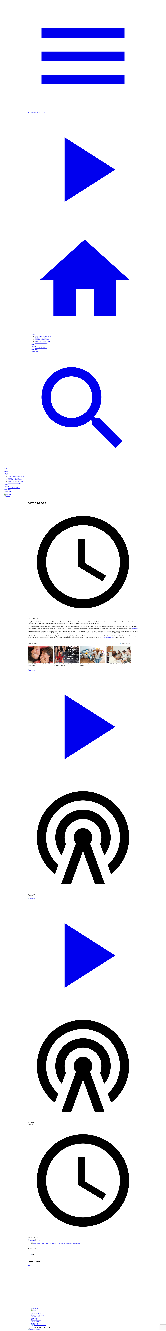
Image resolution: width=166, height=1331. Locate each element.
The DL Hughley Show (41, 338)
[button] (40, 657)
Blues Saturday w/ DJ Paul (42, 341)
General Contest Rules (41, 348)
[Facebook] (7, 494)
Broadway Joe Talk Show (42, 339)
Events (33, 344)
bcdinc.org (135, 628)
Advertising (34, 349)
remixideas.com (108, 637)
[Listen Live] (83, 725)
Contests (33, 346)
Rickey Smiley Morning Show (43, 336)
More (29, 1265)
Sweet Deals (34, 351)
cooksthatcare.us (102, 633)
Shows (33, 334)
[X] (7, 496)
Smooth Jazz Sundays (41, 343)
